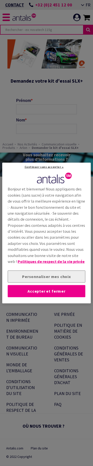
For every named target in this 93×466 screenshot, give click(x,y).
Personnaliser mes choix (46, 276)
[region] (46, 233)
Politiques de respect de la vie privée (51, 261)
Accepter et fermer (46, 291)
